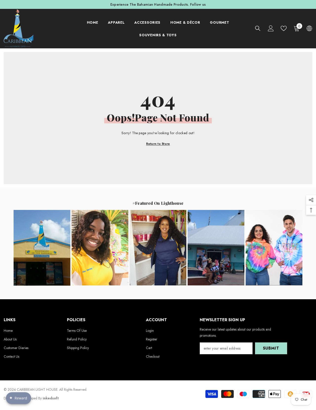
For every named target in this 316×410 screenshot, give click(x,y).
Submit (271, 348)
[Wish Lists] (284, 28)
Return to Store (158, 144)
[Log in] (271, 28)
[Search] (258, 28)
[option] (158, 4)
